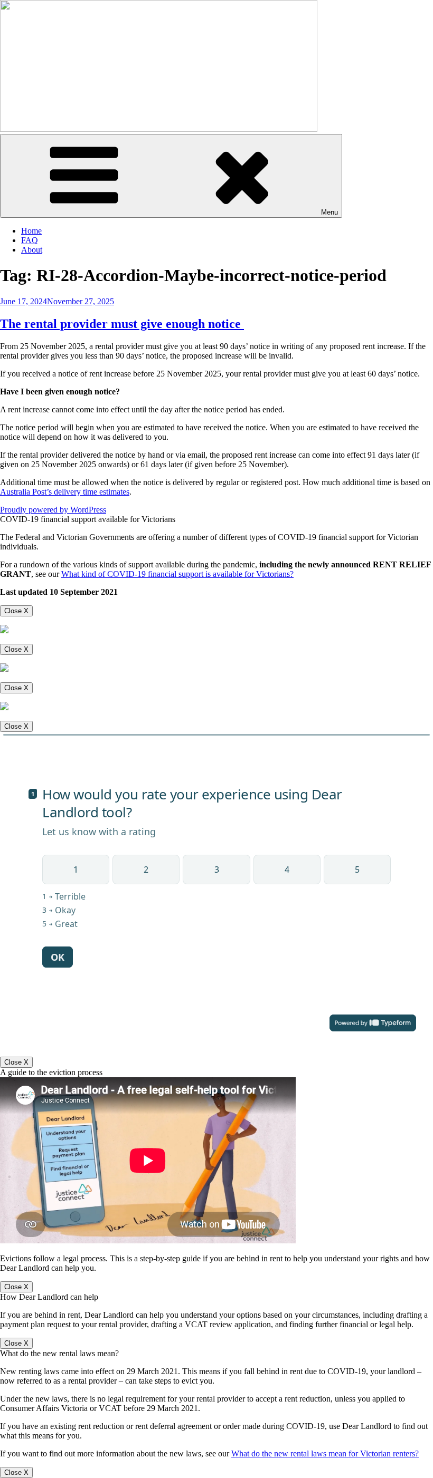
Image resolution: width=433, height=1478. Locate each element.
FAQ (29, 240)
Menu (329, 212)
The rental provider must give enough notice (122, 324)
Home (31, 230)
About (31, 249)
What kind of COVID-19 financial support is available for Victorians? (177, 573)
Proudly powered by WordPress (53, 509)
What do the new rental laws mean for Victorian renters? (325, 1453)
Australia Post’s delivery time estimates (64, 491)
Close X (16, 611)
